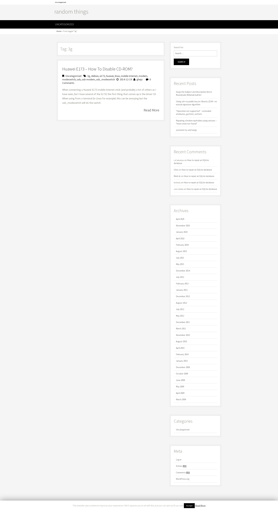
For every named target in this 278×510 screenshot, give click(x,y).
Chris (176, 169)
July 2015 (180, 257)
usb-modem (88, 79)
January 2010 (182, 360)
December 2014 (183, 270)
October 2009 (182, 373)
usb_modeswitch (105, 79)
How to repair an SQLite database (197, 169)
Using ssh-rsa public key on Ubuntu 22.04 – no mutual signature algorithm (196, 103)
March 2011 (181, 328)
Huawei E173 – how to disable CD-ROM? (97, 69)
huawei (110, 76)
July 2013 (180, 277)
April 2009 (180, 393)
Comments (183, 472)
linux (117, 76)
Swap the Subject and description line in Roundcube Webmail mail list (194, 93)
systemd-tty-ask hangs (186, 130)
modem (143, 76)
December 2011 (183, 322)
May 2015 (180, 264)
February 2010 (182, 354)
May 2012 (180, 315)
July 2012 (180, 309)
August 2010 (181, 341)
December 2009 (183, 367)
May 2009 (180, 386)
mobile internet (129, 76)
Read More (151, 110)
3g (88, 76)
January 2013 (182, 290)
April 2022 (180, 238)
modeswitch (69, 79)
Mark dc (177, 176)
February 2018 (182, 244)
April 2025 (180, 219)
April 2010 (180, 348)
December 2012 (183, 296)
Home (58, 31)
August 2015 (181, 251)
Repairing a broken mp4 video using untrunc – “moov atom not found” (196, 122)
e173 (102, 76)
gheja (139, 79)
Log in (178, 459)
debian (94, 76)
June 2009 (180, 380)
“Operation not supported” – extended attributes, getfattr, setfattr (193, 112)
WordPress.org (182, 479)
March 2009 (181, 399)
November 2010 (183, 335)
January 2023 (182, 232)
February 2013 (182, 283)
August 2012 (181, 302)
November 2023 (183, 225)
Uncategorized (60, 2)
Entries (181, 466)
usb (79, 79)
